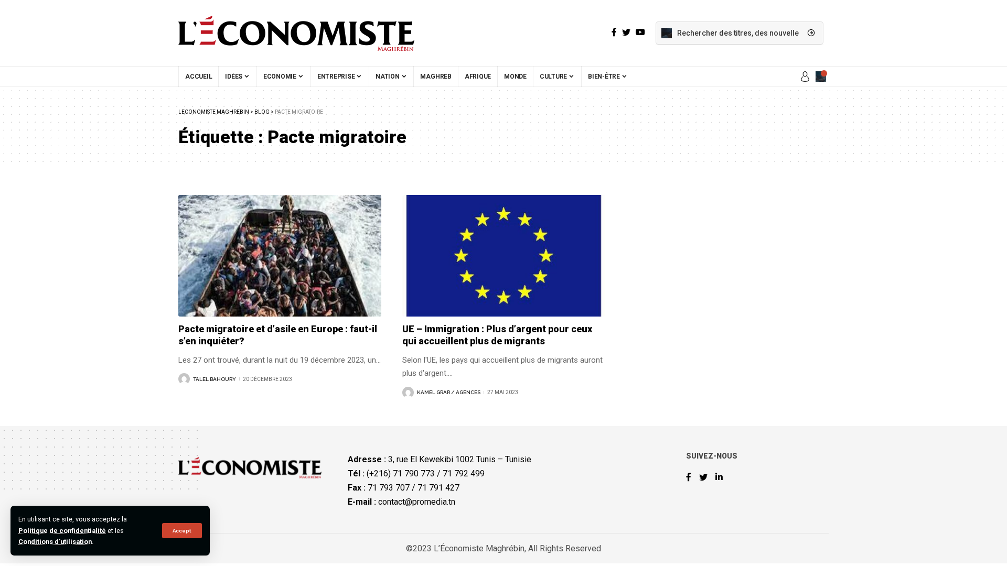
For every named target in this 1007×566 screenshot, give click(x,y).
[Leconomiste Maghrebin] (296, 33)
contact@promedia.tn (416, 502)
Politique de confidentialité (62, 531)
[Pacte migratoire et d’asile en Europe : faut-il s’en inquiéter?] (279, 256)
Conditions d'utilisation (55, 542)
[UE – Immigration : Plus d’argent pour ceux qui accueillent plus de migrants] (503, 256)
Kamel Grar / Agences (448, 392)
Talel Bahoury (214, 379)
